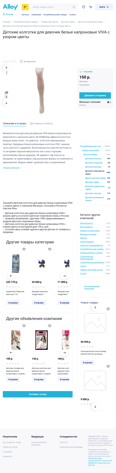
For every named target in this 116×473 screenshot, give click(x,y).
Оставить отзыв (37, 394)
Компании (36, 14)
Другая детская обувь (97, 178)
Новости (64, 442)
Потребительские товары (55, 14)
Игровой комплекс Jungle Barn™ (66, 292)
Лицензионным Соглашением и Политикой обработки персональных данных (100, 461)
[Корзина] (90, 7)
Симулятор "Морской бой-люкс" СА (15, 292)
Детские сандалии (97, 163)
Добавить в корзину (95, 95)
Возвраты (7, 456)
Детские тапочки (97, 193)
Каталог (25, 14)
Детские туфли (97, 182)
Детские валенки (97, 167)
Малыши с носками (89, 102)
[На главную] (11, 7)
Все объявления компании (92, 287)
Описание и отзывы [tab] (14, 123)
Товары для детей (49, 22)
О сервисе (7, 452)
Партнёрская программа (71, 447)
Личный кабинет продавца (39, 443)
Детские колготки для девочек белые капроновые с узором (41, 371)
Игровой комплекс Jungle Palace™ (40, 292)
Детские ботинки (97, 158)
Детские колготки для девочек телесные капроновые (67, 371)
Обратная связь (10, 447)
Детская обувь (68, 22)
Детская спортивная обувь (90, 22)
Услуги (72, 14)
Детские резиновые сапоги (97, 199)
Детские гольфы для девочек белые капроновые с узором (15, 371)
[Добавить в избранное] (23, 249)
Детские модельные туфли (97, 187)
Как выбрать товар (12, 442)
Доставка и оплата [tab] (41, 123)
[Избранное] (83, 7)
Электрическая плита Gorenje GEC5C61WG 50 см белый (93, 352)
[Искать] (73, 7)
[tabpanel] (38, 150)
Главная (6, 22)
